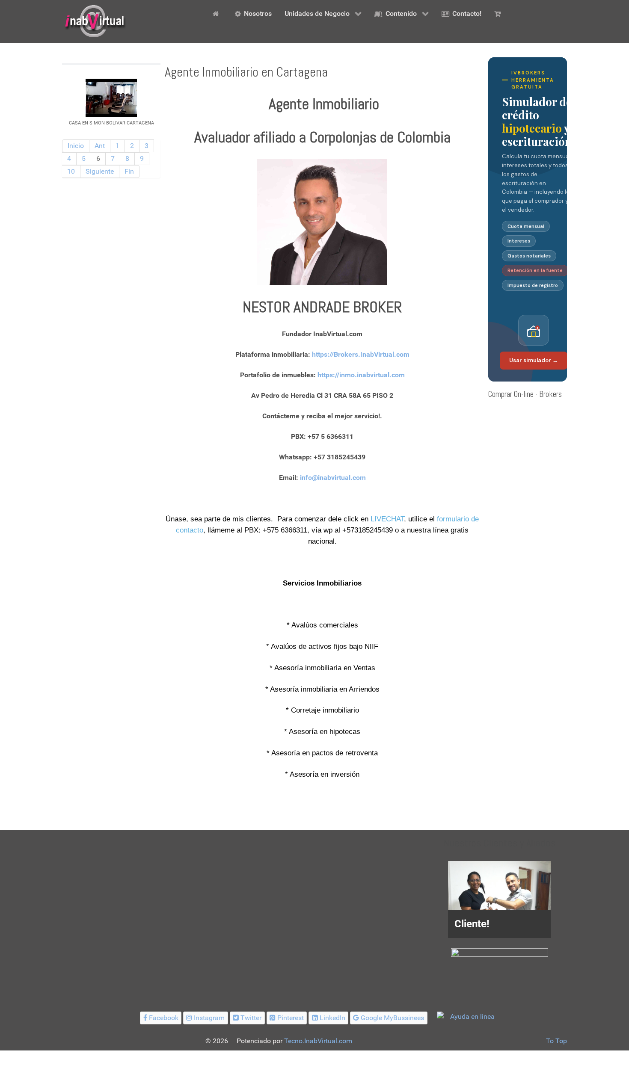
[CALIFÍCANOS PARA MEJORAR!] (499, 962)
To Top (556, 1041)
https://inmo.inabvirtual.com (361, 375)
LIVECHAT (387, 519)
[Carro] (499, 13)
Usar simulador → (533, 360)
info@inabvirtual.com (333, 477)
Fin (129, 171)
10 (71, 171)
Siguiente (100, 171)
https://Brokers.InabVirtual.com (360, 354)
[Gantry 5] (94, 21)
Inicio (76, 146)
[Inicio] (217, 13)
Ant (100, 146)
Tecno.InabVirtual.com (318, 1041)
